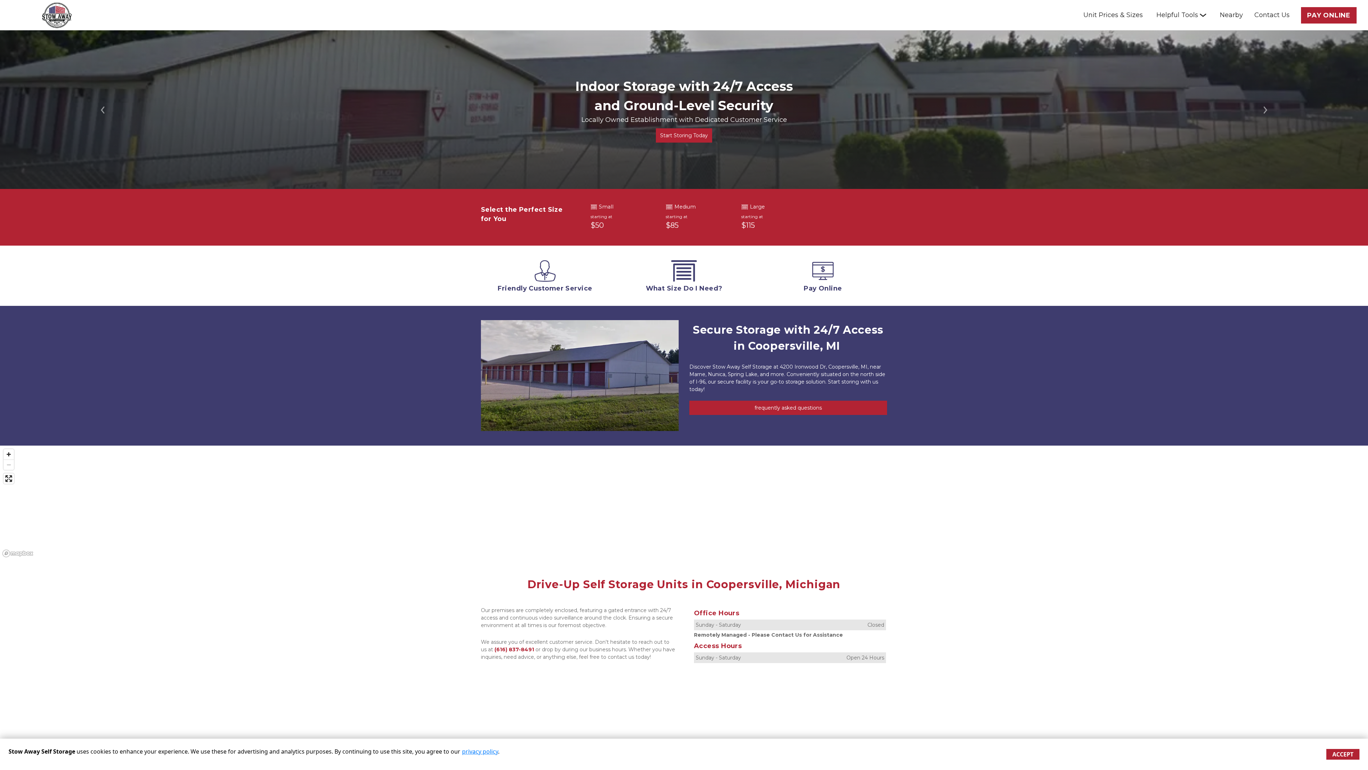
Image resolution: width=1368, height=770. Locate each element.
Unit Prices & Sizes (1113, 15)
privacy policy (480, 751)
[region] (684, 503)
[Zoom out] (9, 465)
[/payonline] (823, 278)
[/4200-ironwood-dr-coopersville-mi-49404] (545, 278)
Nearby (1231, 15)
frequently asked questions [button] (788, 408)
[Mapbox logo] (17, 553)
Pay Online (1329, 15)
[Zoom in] (9, 454)
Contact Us (1272, 15)
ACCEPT (1342, 754)
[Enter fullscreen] (9, 478)
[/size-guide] (684, 278)
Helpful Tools (1177, 15)
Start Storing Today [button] (684, 135)
